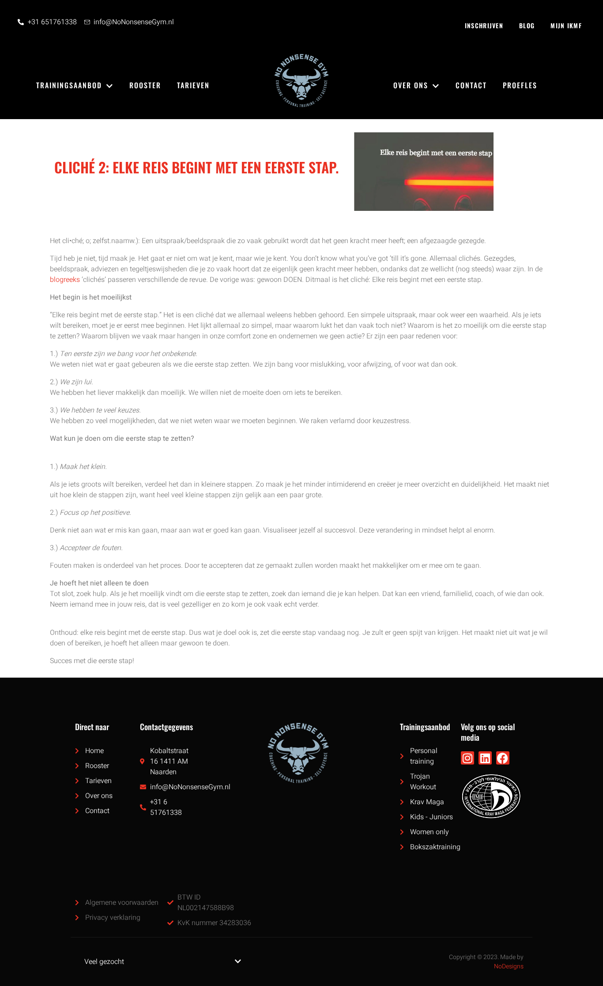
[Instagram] (467, 758)
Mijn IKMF (566, 25)
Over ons (410, 85)
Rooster (145, 85)
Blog (527, 25)
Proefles (520, 85)
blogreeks (65, 279)
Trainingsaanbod (69, 85)
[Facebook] (502, 758)
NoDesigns (509, 966)
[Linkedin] (485, 758)
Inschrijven (484, 25)
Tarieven (193, 85)
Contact (471, 85)
